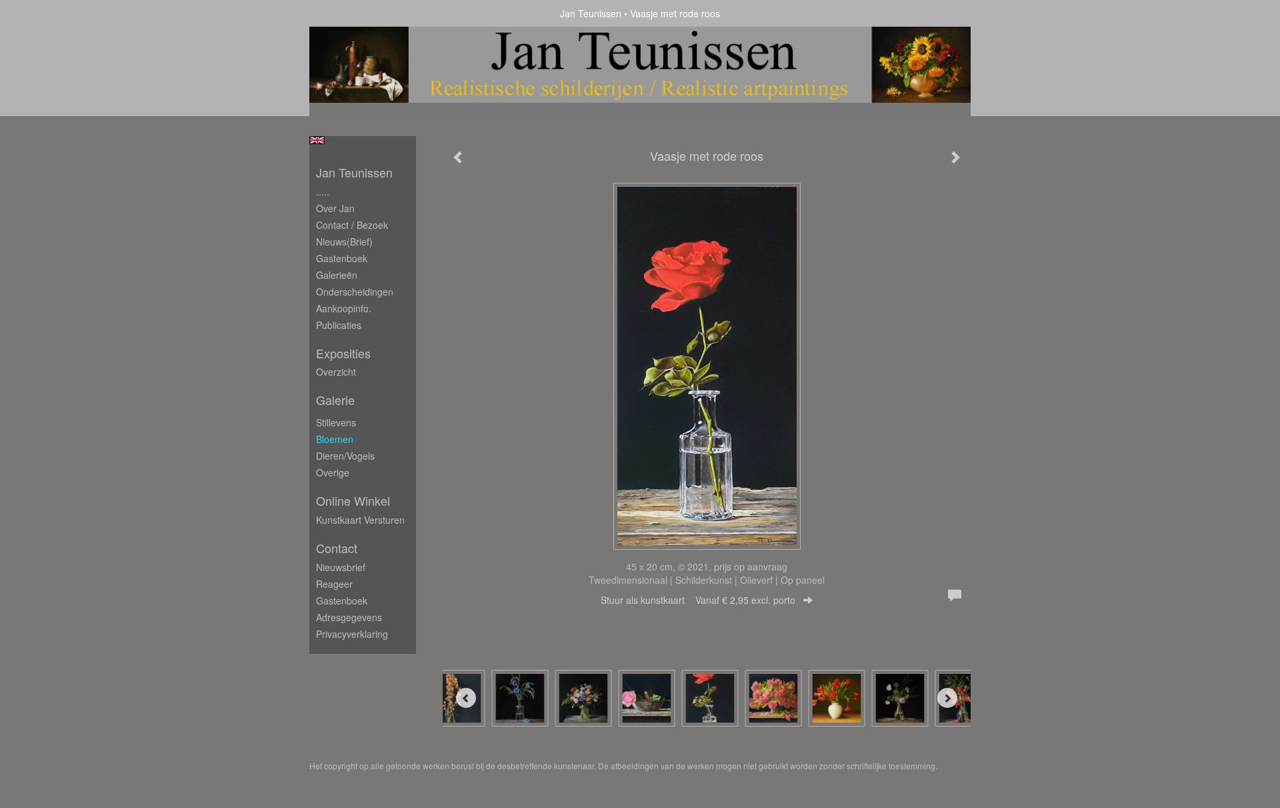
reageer (334, 583)
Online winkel (353, 500)
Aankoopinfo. (343, 308)
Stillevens (336, 422)
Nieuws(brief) (344, 241)
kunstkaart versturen (360, 519)
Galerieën (336, 275)
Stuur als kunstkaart (698, 600)
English (317, 140)
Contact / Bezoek (352, 225)
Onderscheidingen (354, 291)
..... (322, 191)
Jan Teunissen (590, 13)
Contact (336, 548)
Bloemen (334, 439)
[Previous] (466, 698)
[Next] (947, 698)
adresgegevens (349, 617)
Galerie (335, 400)
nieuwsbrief (340, 567)
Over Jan (335, 208)
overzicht (336, 371)
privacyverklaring (352, 634)
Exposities (343, 353)
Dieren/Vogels (345, 455)
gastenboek (341, 600)
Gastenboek (341, 258)
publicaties (338, 325)
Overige (332, 472)
